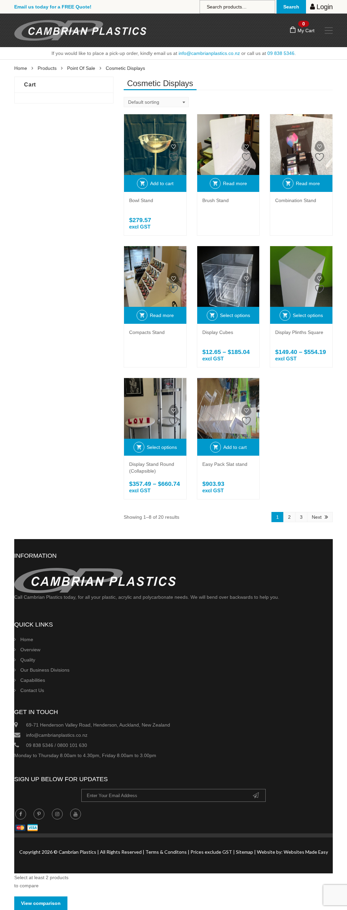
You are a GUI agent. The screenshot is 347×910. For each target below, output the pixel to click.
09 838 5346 (280, 53)
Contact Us (32, 690)
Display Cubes (217, 332)
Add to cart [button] (162, 183)
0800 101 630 (72, 745)
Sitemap (244, 852)
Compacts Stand (147, 332)
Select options (235, 315)
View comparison (41, 903)
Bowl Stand (141, 200)
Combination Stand (295, 200)
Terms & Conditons (166, 852)
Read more (235, 183)
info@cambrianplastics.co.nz (209, 53)
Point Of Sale (81, 68)
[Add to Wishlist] (173, 151)
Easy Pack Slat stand (224, 464)
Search (291, 6)
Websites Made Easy (306, 852)
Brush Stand (215, 200)
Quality (27, 659)
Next (317, 517)
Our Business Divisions (44, 670)
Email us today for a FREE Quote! (52, 6)
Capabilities (32, 680)
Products (47, 68)
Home (20, 68)
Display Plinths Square (299, 332)
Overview (30, 649)
